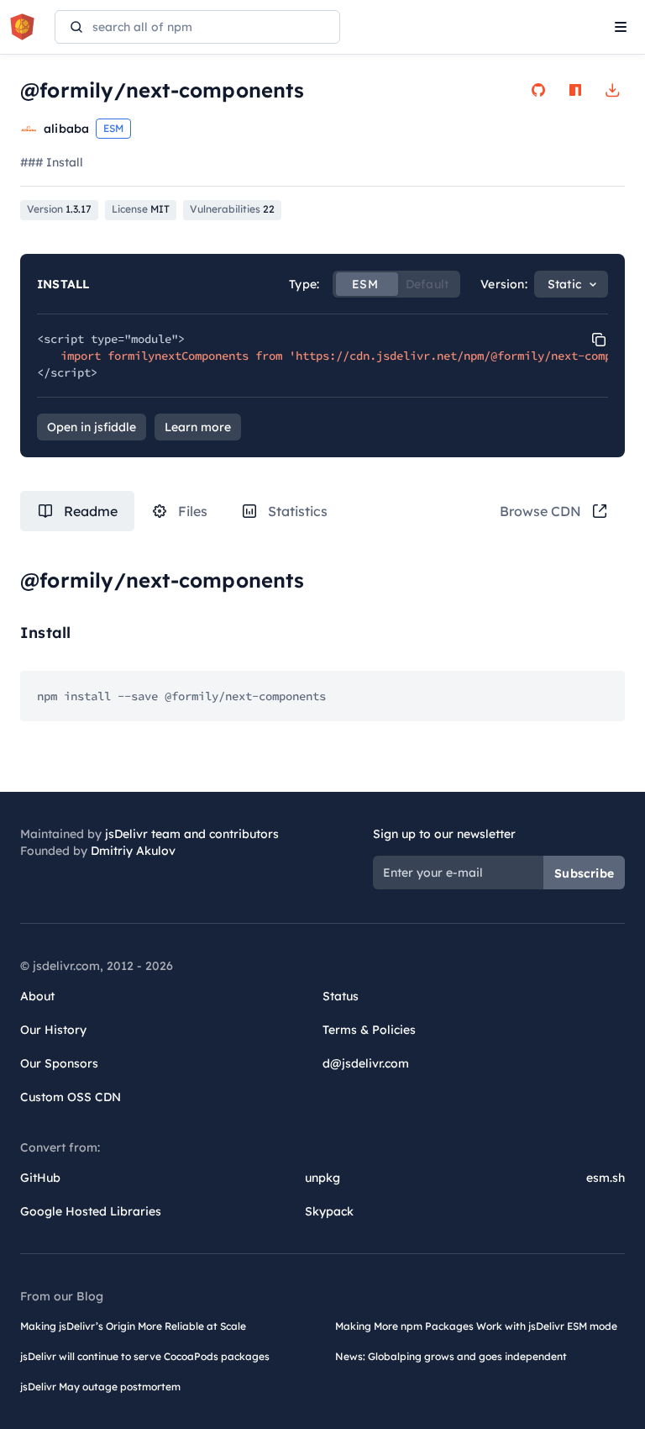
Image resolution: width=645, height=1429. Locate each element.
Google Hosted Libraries (90, 1211)
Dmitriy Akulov (133, 850)
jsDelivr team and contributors (192, 833)
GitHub (40, 1177)
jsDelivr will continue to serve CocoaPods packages (145, 1356)
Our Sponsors (59, 1063)
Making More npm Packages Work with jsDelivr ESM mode (476, 1326)
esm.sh (605, 1177)
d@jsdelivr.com (365, 1063)
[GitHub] (538, 90)
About (37, 996)
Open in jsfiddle (91, 427)
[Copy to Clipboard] (599, 339)
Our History (53, 1029)
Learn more (198, 427)
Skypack (329, 1211)
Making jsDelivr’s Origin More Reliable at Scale (133, 1326)
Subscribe (584, 873)
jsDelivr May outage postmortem (100, 1386)
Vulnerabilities (232, 209)
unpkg (322, 1177)
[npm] (575, 90)
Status (340, 996)
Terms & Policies (369, 1029)
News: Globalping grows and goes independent (451, 1356)
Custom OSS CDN (70, 1097)
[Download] (612, 90)
